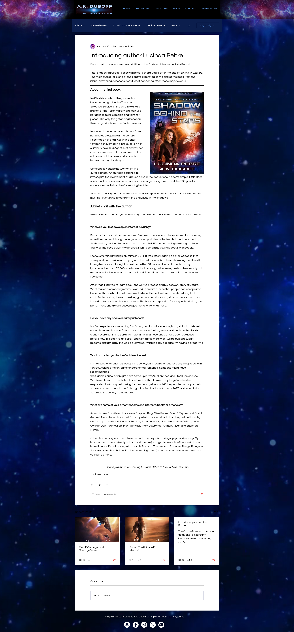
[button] (189, 25)
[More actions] (202, 46)
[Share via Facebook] (91, 484)
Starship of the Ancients (126, 25)
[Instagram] (144, 625)
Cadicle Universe (156, 25)
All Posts (80, 25)
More (174, 25)
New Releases (99, 25)
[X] (153, 625)
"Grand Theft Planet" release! (142, 549)
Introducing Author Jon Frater (192, 524)
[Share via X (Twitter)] (99, 484)
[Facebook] (136, 625)
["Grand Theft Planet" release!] (147, 529)
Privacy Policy (176, 617)
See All (215, 511)
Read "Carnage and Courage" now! (91, 549)
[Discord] (161, 625)
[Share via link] (106, 484)
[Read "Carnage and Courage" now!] (97, 529)
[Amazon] (127, 625)
